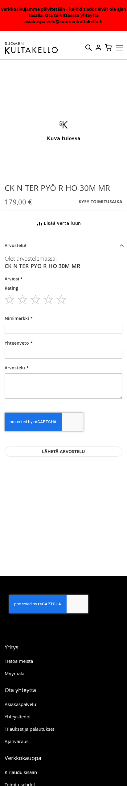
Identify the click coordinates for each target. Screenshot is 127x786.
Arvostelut (16, 245)
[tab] (63, 245)
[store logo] (31, 48)
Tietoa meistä (19, 661)
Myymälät (15, 673)
